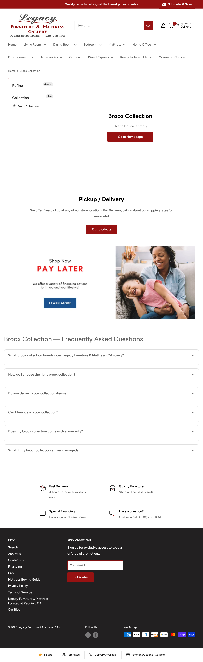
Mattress (115, 44)
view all (48, 84)
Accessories (49, 57)
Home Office (142, 44)
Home (12, 44)
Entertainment (18, 57)
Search (13, 547)
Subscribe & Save (180, 4)
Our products (101, 229)
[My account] (163, 25)
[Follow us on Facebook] (88, 635)
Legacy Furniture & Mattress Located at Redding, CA (28, 601)
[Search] (148, 25)
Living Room (33, 44)
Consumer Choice (172, 57)
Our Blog (14, 609)
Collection (20, 98)
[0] (171, 25)
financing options (40, 421)
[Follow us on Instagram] (95, 635)
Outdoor (75, 57)
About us (14, 554)
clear (49, 96)
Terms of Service (20, 592)
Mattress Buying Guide (24, 579)
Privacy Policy (18, 586)
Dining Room (62, 44)
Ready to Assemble (133, 57)
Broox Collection (28, 106)
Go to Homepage (130, 137)
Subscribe (80, 577)
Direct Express (98, 57)
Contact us (16, 560)
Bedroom (90, 44)
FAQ (11, 573)
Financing (15, 566)
